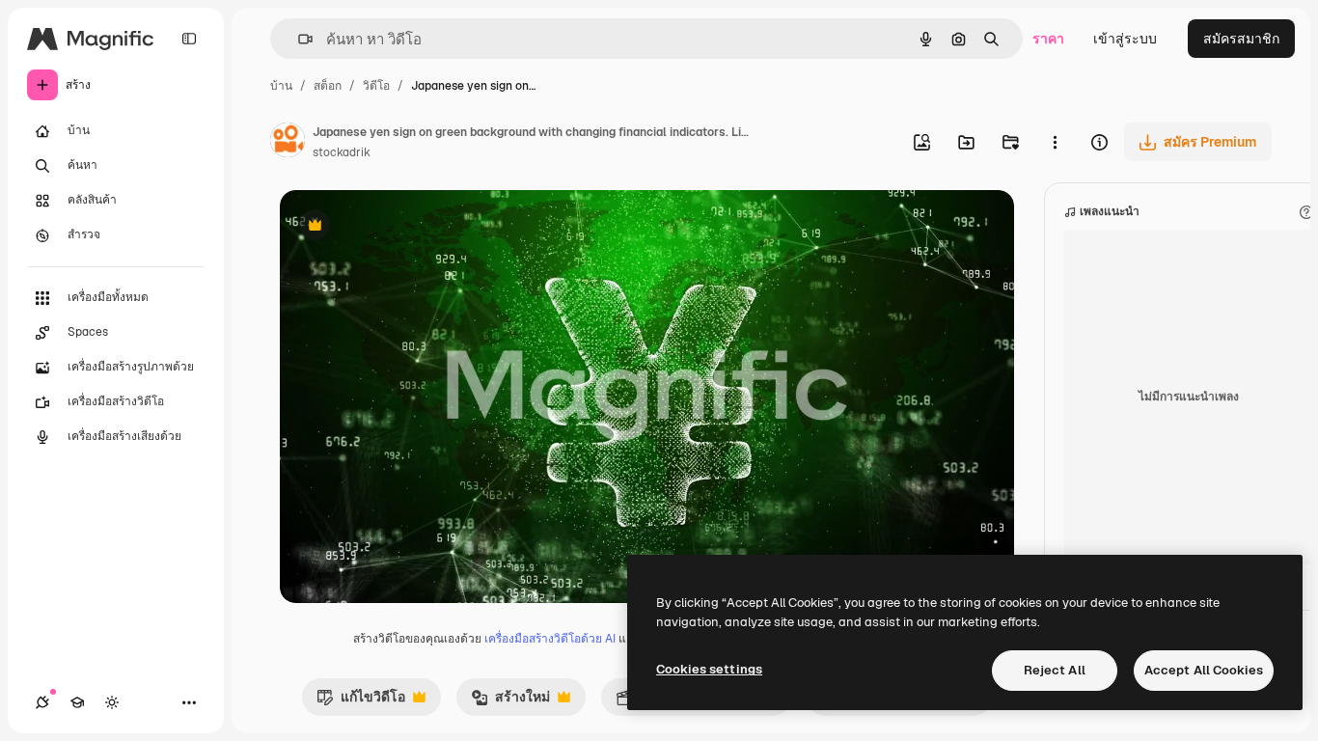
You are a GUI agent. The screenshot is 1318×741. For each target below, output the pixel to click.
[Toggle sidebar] (189, 38)
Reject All (1054, 670)
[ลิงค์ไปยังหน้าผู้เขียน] (287, 143)
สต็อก (328, 86)
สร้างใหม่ (510, 701)
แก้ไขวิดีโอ (360, 701)
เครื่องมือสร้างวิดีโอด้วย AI (550, 638)
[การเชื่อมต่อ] (42, 702)
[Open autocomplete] (297, 39)
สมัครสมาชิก (1241, 38)
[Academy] (77, 702)
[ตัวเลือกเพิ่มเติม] (1054, 142)
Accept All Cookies (1203, 670)
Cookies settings (709, 669)
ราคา (1048, 38)
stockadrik (342, 152)
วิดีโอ (376, 86)
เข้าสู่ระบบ (1125, 38)
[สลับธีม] (111, 702)
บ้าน (281, 86)
